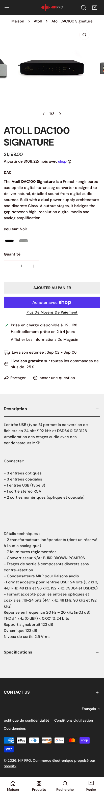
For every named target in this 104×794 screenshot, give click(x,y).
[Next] (60, 114)
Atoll (38, 21)
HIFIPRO (24, 760)
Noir (9, 240)
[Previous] (44, 114)
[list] (52, 73)
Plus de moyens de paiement (52, 312)
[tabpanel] (52, 523)
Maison (17, 21)
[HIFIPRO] (52, 7)
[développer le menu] (7, 7)
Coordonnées (15, 728)
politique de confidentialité (26, 720)
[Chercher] (83, 7)
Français (89, 708)
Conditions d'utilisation (73, 720)
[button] (94, 7)
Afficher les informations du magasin (44, 339)
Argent (23, 240)
